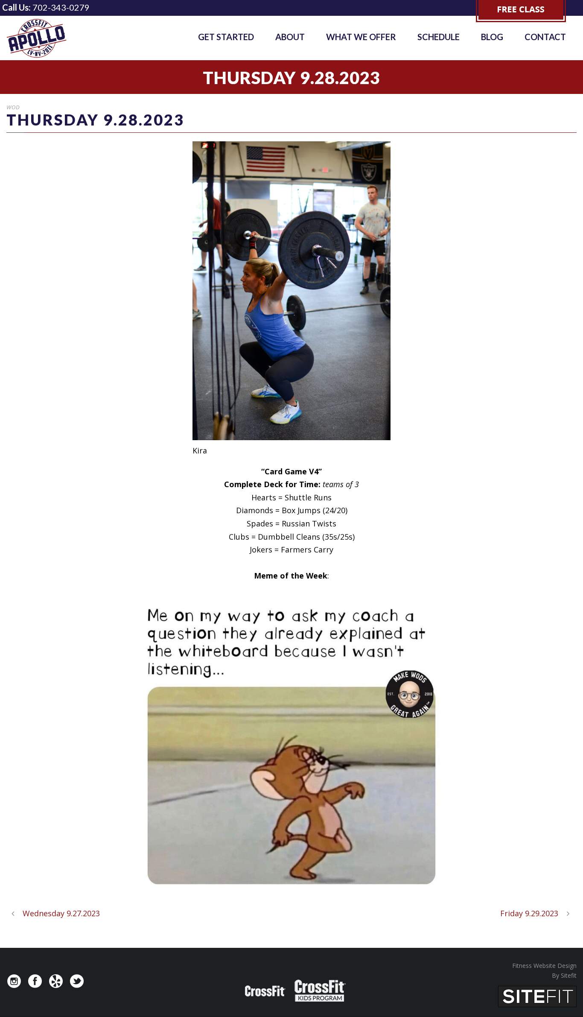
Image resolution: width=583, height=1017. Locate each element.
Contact (545, 37)
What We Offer (361, 37)
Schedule (438, 37)
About (290, 37)
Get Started (226, 37)
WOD (13, 107)
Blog (492, 37)
